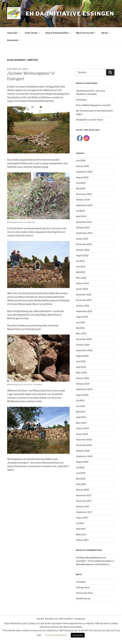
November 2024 (84, 194)
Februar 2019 (82, 428)
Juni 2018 (80, 473)
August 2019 (82, 395)
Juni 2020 (81, 361)
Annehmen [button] (78, 635)
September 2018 (84, 456)
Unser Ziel (12, 32)
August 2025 (82, 177)
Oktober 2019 (82, 383)
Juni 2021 (80, 322)
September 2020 (84, 350)
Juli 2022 (80, 261)
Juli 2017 (80, 523)
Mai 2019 (80, 411)
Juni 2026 (80, 160)
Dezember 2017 (83, 495)
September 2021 (84, 311)
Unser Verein (31, 32)
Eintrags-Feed (82, 587)
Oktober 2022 (82, 250)
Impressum (12, 40)
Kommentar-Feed (84, 593)
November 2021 (84, 300)
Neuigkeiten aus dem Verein (89, 119)
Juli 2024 (80, 211)
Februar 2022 (82, 283)
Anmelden (81, 581)
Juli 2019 (80, 400)
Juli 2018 (80, 467)
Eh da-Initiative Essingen (70, 13)
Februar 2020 (82, 378)
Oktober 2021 (82, 305)
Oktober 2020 (83, 344)
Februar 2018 (82, 489)
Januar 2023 (82, 238)
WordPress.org (83, 598)
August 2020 (82, 356)
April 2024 (81, 216)
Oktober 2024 (83, 199)
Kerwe (105, 32)
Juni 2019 (80, 406)
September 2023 (84, 233)
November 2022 (84, 244)
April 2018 (81, 484)
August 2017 (82, 517)
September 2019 (84, 389)
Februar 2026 (82, 166)
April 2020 (81, 367)
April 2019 (81, 417)
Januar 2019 (82, 434)
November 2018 (84, 445)
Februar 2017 (82, 540)
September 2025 (84, 171)
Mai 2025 (80, 188)
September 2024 (84, 205)
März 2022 (81, 278)
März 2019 (81, 423)
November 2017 (84, 501)
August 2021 (82, 316)
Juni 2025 (80, 183)
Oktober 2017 (82, 506)
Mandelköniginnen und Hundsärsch (93, 564)
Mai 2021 (80, 328)
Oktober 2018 (82, 450)
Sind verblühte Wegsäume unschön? (93, 105)
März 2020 (81, 372)
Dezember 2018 (84, 439)
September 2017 (84, 512)
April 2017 (81, 528)
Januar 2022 (82, 289)
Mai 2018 (80, 478)
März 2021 (81, 333)
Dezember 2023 (84, 222)
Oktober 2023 (83, 227)
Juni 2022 (80, 266)
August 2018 (82, 461)
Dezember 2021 (83, 294)
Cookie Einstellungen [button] (56, 635)
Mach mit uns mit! (85, 32)
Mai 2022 (80, 272)
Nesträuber (81, 99)
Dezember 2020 (84, 339)
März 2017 (81, 534)
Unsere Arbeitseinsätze (56, 32)
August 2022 (82, 255)
